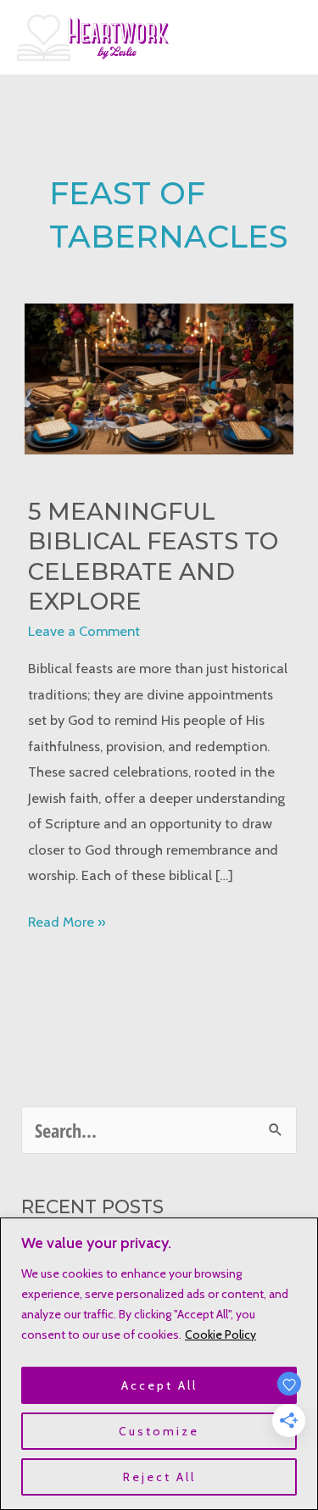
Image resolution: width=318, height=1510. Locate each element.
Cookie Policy (220, 1334)
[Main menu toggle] (282, 38)
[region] (159, 1363)
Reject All (159, 1477)
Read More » (67, 923)
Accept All (159, 1385)
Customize (159, 1431)
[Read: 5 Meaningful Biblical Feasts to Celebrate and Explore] (159, 377)
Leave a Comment (84, 630)
